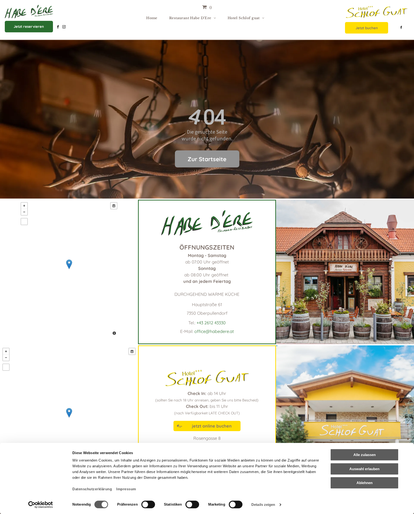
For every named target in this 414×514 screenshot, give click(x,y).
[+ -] (69, 269)
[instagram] (64, 27)
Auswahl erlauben (364, 469)
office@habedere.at (214, 331)
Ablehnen (364, 483)
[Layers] (114, 206)
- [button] (24, 212)
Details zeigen (263, 505)
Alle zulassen (364, 455)
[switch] (148, 504)
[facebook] (58, 27)
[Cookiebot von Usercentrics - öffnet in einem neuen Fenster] (41, 504)
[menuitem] (153, 18)
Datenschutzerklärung (92, 489)
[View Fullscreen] (24, 221)
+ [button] (24, 206)
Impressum (126, 489)
